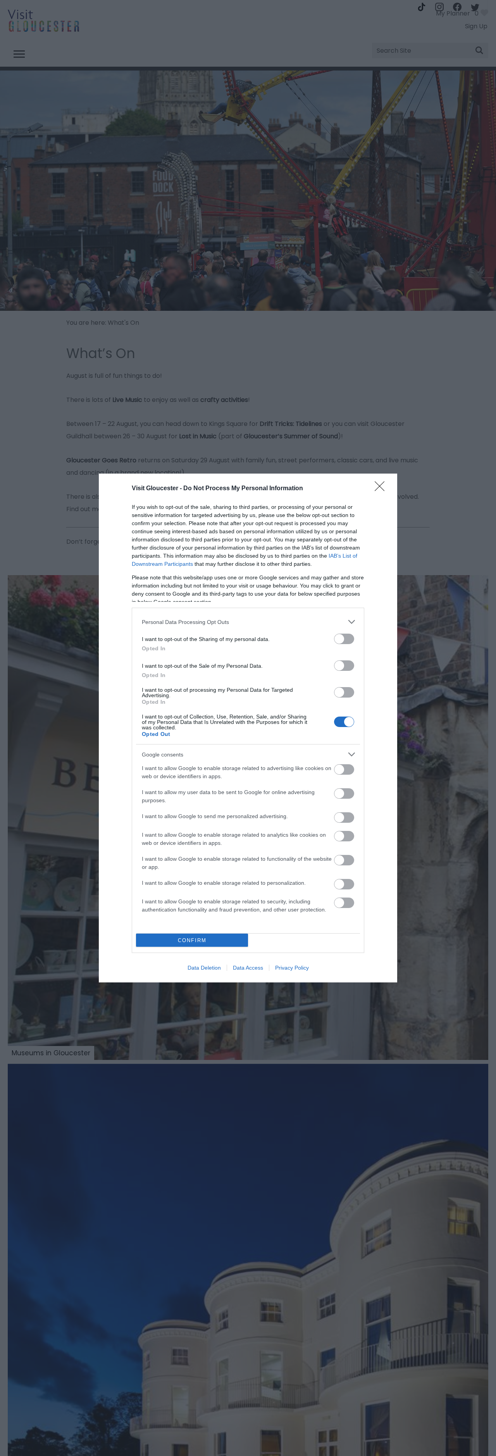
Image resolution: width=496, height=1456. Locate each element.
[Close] (382, 488)
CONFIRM (192, 940)
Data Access (248, 968)
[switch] (344, 639)
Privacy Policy (292, 968)
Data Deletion (204, 968)
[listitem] (248, 622)
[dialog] (248, 728)
